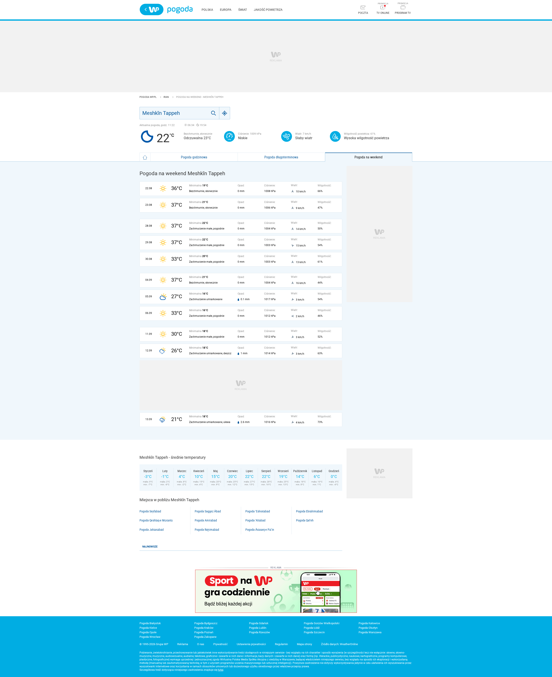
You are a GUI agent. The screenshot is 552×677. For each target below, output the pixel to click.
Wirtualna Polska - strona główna (152, 9)
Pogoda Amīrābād (206, 520)
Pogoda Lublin (257, 627)
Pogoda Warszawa (370, 632)
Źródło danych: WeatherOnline (339, 644)
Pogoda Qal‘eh (305, 520)
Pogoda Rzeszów (259, 632)
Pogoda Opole (148, 632)
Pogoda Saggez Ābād (208, 511)
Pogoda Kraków (203, 627)
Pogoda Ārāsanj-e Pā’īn (259, 530)
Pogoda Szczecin (314, 632)
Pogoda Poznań (203, 632)
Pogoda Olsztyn (368, 627)
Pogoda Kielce (148, 627)
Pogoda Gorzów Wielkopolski (321, 623)
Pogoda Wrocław (150, 636)
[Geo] (224, 113)
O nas (200, 644)
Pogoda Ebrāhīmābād (309, 511)
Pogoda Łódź (312, 627)
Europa (225, 9)
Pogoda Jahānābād (152, 530)
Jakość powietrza (268, 9)
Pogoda (180, 9)
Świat (242, 9)
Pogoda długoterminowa (281, 157)
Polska (207, 9)
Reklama (182, 644)
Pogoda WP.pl (148, 97)
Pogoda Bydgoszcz (205, 623)
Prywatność (220, 644)
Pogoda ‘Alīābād (255, 520)
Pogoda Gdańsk (258, 623)
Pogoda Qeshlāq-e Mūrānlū (156, 520)
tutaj (220, 669)
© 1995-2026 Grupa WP (154, 644)
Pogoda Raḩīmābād (207, 530)
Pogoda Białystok (150, 623)
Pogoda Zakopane (205, 636)
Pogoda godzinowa (194, 157)
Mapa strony (304, 644)
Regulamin (281, 644)
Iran (166, 97)
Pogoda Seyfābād (150, 511)
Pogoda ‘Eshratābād (257, 511)
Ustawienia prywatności (251, 644)
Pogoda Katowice (369, 623)
